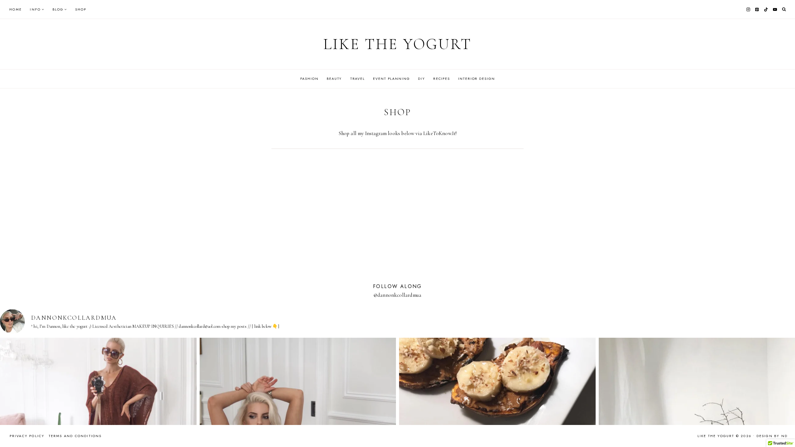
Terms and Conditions (75, 435)
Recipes (441, 78)
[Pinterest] (757, 9)
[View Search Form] (784, 9)
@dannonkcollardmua (397, 295)
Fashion (309, 78)
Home (15, 9)
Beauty (334, 78)
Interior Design (476, 78)
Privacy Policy (27, 435)
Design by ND (772, 435)
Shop (81, 9)
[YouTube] (775, 9)
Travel (357, 78)
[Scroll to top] (784, 430)
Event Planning (391, 78)
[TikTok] (766, 9)
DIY (421, 78)
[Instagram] (748, 9)
